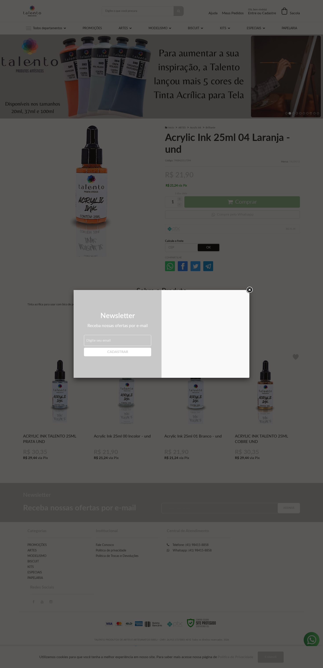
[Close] (249, 290)
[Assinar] (117, 352)
